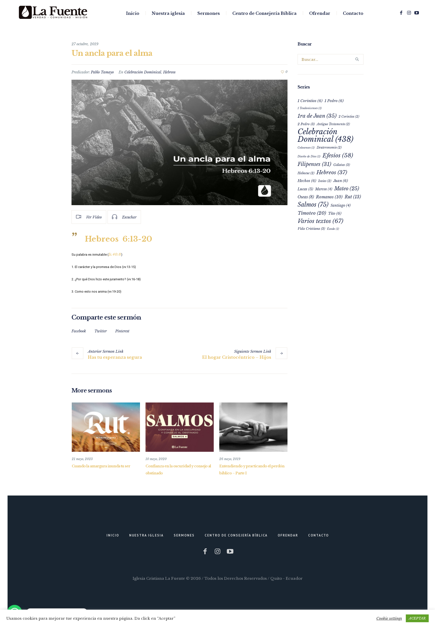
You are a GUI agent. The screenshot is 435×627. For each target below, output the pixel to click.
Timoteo (312, 213)
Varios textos (320, 221)
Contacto (318, 535)
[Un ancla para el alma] (179, 142)
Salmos (313, 204)
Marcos (323, 189)
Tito (334, 213)
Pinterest (122, 331)
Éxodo (333, 229)
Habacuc (306, 173)
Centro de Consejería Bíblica (236, 535)
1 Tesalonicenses (310, 108)
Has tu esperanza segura (115, 357)
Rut (353, 197)
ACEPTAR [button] (417, 618)
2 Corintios (349, 116)
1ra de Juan (317, 116)
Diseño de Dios (309, 156)
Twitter (100, 331)
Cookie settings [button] (389, 618)
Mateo (346, 189)
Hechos (307, 180)
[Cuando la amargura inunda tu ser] (106, 427)
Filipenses (314, 164)
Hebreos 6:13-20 (118, 239)
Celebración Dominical (142, 72)
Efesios (337, 155)
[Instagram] (409, 13)
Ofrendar (288, 535)
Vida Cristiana (311, 229)
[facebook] (401, 13)
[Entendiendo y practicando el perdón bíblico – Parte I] (253, 427)
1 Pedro (334, 100)
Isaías (324, 181)
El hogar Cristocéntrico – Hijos (236, 357)
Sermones (184, 535)
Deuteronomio (329, 147)
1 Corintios (310, 100)
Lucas (305, 189)
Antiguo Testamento (333, 124)
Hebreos (169, 72)
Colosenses (306, 147)
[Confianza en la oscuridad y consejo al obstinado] (180, 427)
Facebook (78, 331)
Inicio (112, 535)
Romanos (329, 196)
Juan (340, 180)
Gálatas (341, 165)
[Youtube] (416, 13)
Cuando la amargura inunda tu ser (101, 466)
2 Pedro (306, 124)
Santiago (341, 205)
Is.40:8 (114, 254)
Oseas (306, 197)
